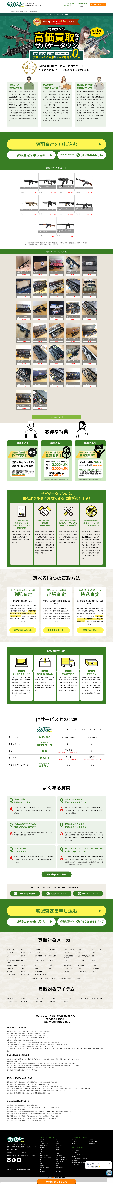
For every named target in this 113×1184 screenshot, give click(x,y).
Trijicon (80, 968)
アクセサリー (39, 1002)
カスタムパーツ (69, 998)
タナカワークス (69, 949)
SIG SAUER (95, 968)
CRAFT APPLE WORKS (68, 956)
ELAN (94, 965)
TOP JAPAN (53, 956)
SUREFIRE (38, 971)
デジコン (38, 953)
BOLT (51, 960)
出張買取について (77, 1160)
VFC (36, 965)
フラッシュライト (13, 1002)
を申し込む (56, 1181)
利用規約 (74, 1156)
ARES (65, 960)
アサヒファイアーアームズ (13, 961)
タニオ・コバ (96, 949)
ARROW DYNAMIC (13, 965)
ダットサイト (25, 1002)
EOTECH (66, 971)
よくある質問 (75, 1150)
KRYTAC (66, 953)
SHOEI (23, 971)
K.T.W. (80, 949)
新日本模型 (67, 965)
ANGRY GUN (25, 965)
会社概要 (74, 1152)
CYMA (23, 956)
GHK (36, 968)
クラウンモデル (26, 953)
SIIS (93, 956)
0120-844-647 (81, 3)
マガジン (52, 1002)
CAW (22, 968)
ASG (93, 960)
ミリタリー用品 (97, 998)
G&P (50, 968)
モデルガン (39, 998)
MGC (51, 953)
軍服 (73, 1144)
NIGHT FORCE (26, 974)
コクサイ (52, 965)
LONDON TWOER (41, 974)
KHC (22, 960)
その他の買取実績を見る (56, 417)
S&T (93, 953)
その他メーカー (69, 968)
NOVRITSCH (82, 971)
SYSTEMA (10, 971)
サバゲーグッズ (83, 998)
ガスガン (24, 998)
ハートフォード (12, 953)
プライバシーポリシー (78, 1154)
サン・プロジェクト (84, 956)
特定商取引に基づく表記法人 (79, 1158)
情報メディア (75, 1164)
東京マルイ (10, 949)
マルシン (38, 949)
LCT (8, 956)
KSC (22, 949)
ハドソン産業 (39, 960)
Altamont (81, 960)
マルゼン (52, 949)
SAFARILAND (11, 974)
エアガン (52, 998)
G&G (79, 953)
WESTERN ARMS (40, 956)
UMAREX (10, 968)
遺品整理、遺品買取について (79, 1162)
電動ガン (10, 998)
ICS (50, 971)
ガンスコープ (68, 1002)
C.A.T (93, 971)
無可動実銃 (92, 1144)
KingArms (81, 965)
